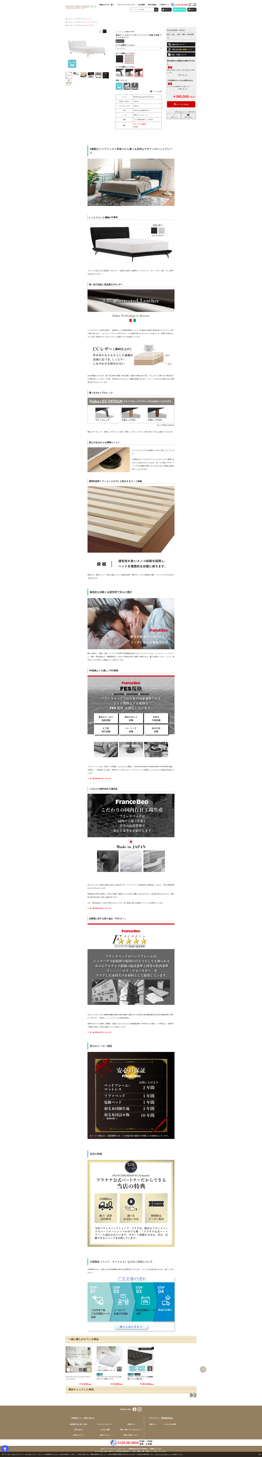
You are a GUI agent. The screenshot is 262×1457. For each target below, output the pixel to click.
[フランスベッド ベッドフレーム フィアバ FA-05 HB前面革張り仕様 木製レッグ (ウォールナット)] (87, 48)
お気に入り (174, 117)
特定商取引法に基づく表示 (78, 1424)
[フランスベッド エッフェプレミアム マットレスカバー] (79, 1359)
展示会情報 (152, 5)
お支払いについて (78, 1435)
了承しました (183, 75)
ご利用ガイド (164, 5)
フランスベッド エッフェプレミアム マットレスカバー (78, 1378)
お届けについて (105, 1435)
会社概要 (141, 5)
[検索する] (156, 10)
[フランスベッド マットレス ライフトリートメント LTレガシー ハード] (141, 1359)
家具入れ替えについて (131, 1435)
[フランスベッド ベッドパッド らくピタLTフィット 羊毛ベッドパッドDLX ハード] (110, 1359)
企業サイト (152, 1424)
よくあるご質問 (105, 1429)
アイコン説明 (157, 91)
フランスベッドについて (126, 5)
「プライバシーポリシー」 (162, 1454)
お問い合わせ (188, 117)
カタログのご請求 (170, 1424)
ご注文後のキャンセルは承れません (180, 80)
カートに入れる (182, 104)
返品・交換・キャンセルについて (131, 1429)
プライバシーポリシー (105, 1424)
